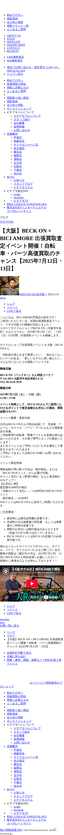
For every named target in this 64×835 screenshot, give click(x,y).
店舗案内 (12, 133)
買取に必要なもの (18, 87)
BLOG (11, 176)
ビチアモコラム (23, 187)
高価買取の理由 (16, 83)
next (2, 622)
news (3, 297)
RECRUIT (13, 51)
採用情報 (19, 126)
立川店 (18, 162)
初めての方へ (15, 15)
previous (4, 619)
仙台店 (18, 173)
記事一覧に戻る (9, 625)
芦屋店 (18, 137)
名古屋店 (19, 148)
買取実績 (12, 18)
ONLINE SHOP (16, 44)
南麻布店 (19, 141)
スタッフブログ (23, 183)
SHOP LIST (13, 41)
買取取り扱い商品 (18, 97)
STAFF (11, 38)
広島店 (18, 166)
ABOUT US (14, 35)
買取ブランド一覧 (18, 25)
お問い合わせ (22, 130)
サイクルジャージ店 (26, 144)
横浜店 (18, 151)
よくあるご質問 (16, 29)
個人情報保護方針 (11, 829)
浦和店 (18, 159)
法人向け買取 (15, 22)
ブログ (11, 635)
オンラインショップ (19, 108)
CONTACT (13, 47)
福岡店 (18, 155)
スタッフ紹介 (22, 119)
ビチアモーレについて (27, 115)
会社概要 (19, 123)
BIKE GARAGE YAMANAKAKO (27, 204)
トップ (11, 632)
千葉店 (18, 169)
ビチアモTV (21, 200)
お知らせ (19, 180)
